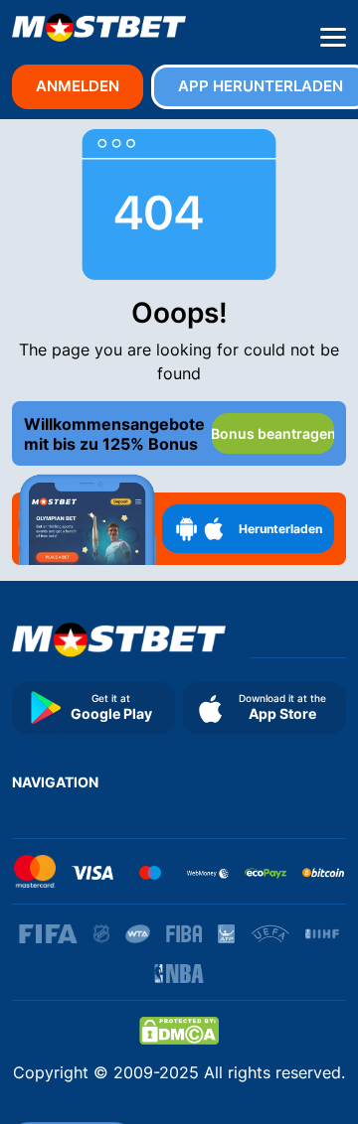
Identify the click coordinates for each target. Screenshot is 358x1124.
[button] (333, 38)
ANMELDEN (77, 85)
